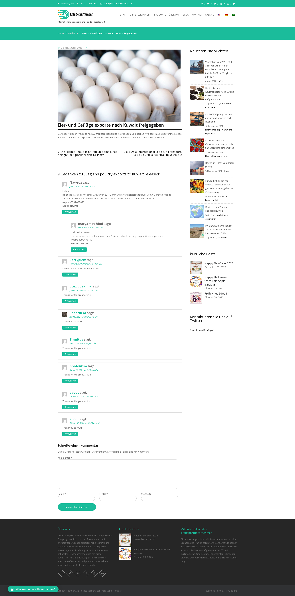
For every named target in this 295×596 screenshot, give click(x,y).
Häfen (220, 81)
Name (62, 493)
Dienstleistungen (140, 14)
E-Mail (103, 493)
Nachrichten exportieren (216, 156)
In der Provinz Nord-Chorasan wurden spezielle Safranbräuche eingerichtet (219, 144)
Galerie (209, 14)
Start (123, 14)
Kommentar (65, 457)
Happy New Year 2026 (219, 263)
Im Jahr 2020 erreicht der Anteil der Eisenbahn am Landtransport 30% (218, 229)
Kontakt (197, 14)
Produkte (160, 14)
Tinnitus (76, 339)
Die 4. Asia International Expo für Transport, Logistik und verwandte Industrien (152, 153)
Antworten (70, 211)
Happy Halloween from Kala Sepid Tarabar (216, 280)
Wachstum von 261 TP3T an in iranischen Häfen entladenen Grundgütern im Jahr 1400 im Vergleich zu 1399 (218, 69)
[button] (33, 589)
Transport (222, 237)
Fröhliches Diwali (216, 293)
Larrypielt (78, 260)
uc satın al (78, 313)
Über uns (174, 14)
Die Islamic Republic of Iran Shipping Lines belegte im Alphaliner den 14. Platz (87, 153)
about (74, 392)
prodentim (78, 366)
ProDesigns (231, 590)
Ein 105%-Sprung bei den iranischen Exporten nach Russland (218, 118)
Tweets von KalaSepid (202, 329)
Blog (186, 14)
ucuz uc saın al (81, 286)
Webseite (146, 493)
